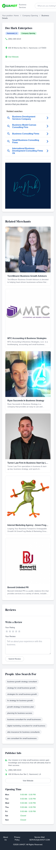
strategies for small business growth (22, 694)
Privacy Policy (17, 838)
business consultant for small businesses (24, 719)
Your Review (10, 636)
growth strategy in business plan (20, 707)
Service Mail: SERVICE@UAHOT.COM (39, 838)
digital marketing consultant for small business (26, 726)
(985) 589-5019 (14, 39)
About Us (5, 838)
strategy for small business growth (21, 688)
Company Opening (30, 15)
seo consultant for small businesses (22, 738)
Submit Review (14, 659)
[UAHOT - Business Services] (9, 6)
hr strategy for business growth (20, 700)
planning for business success (19, 713)
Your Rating (10, 627)
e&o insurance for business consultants (23, 732)
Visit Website (13, 57)
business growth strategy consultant (22, 681)
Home (16, 15)
